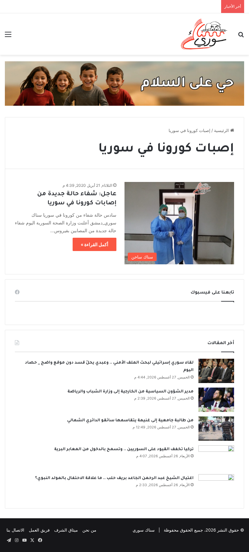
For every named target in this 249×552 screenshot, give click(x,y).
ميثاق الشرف (66, 530)
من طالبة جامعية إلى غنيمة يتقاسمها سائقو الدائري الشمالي (130, 420)
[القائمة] (8, 36)
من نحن (89, 530)
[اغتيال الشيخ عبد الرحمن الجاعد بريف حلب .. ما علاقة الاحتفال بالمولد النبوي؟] (216, 486)
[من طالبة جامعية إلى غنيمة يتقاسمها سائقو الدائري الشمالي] (216, 428)
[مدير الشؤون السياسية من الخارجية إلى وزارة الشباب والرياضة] (216, 400)
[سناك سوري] (204, 34)
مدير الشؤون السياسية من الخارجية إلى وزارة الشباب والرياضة (130, 392)
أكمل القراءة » (94, 244)
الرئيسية (222, 130)
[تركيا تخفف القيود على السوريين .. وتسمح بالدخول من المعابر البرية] (216, 457)
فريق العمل (39, 530)
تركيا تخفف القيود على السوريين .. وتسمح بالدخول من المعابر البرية (124, 449)
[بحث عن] (241, 36)
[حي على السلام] (124, 83)
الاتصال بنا (15, 530)
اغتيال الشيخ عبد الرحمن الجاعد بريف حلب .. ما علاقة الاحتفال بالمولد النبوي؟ (114, 478)
